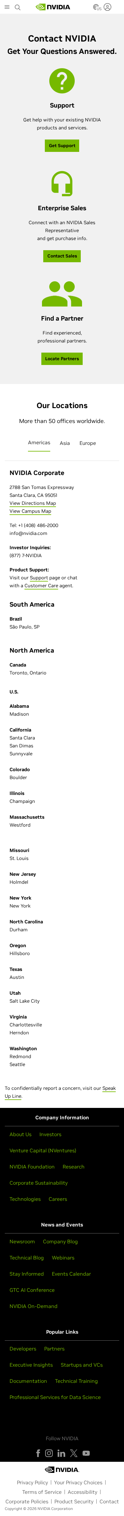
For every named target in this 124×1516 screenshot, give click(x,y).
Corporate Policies (26, 1501)
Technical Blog (27, 1257)
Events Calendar (71, 1274)
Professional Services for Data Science (55, 1397)
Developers (23, 1348)
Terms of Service (42, 1492)
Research (74, 1166)
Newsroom (22, 1241)
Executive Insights (31, 1365)
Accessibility (82, 1492)
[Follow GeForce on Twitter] (74, 1453)
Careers (58, 1199)
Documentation (28, 1381)
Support (39, 578)
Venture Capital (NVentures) (43, 1150)
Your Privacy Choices (78, 1482)
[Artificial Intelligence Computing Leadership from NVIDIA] (53, 7)
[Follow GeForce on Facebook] (38, 1453)
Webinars (63, 1257)
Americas (39, 442)
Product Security (73, 1501)
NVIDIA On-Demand (34, 1306)
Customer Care (41, 585)
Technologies (25, 1199)
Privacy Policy (32, 1482)
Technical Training (76, 1381)
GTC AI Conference (32, 1290)
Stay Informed (27, 1274)
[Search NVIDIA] (18, 6)
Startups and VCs (82, 1365)
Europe (87, 443)
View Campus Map (30, 511)
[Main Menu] (7, 7)
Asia (65, 443)
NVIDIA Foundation (32, 1166)
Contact (109, 1501)
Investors (50, 1134)
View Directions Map (33, 503)
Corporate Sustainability (39, 1183)
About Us (20, 1134)
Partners (54, 1348)
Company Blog (60, 1241)
